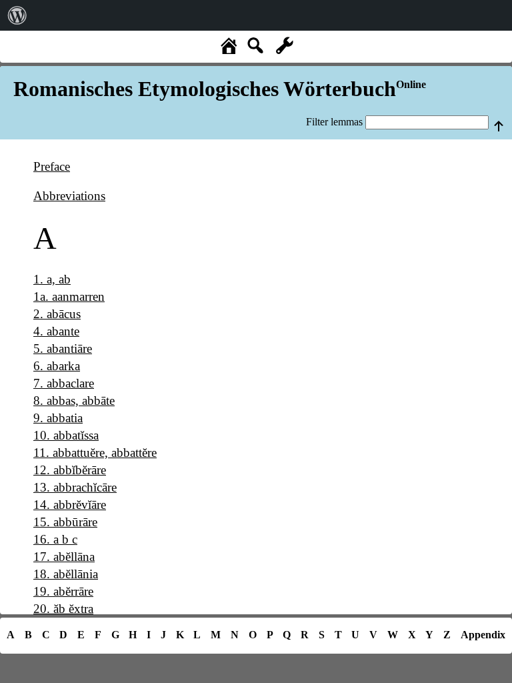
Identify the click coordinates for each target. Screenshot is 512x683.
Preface (51, 166)
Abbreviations (69, 196)
